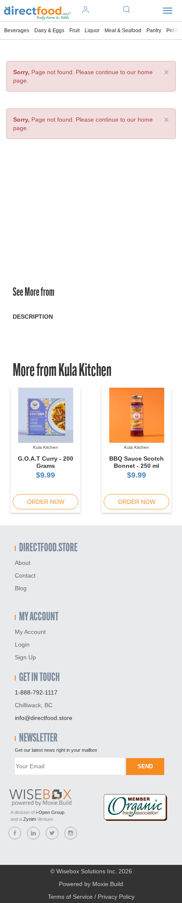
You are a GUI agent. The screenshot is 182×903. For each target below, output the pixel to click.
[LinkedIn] (33, 833)
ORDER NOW (45, 501)
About (22, 562)
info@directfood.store (43, 717)
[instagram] (70, 833)
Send (145, 766)
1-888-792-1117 (36, 692)
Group (50, 812)
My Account (30, 631)
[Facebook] (14, 833)
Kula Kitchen (84, 371)
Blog (21, 588)
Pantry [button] (153, 30)
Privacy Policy (116, 896)
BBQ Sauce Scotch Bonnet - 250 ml (136, 462)
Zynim (29, 819)
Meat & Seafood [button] (123, 30)
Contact (25, 575)
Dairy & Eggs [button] (49, 30)
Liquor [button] (92, 30)
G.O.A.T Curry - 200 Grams (45, 462)
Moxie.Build (107, 884)
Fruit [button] (74, 30)
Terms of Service (70, 896)
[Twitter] (52, 833)
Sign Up (25, 657)
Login (22, 644)
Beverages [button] (16, 30)
